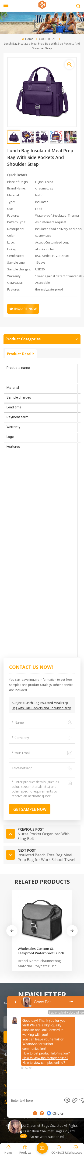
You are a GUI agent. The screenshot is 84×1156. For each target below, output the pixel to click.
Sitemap (61, 1054)
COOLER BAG (47, 39)
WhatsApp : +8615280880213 (31, 1101)
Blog (32, 1054)
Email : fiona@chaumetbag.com (33, 1093)
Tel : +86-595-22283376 (26, 1085)
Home (29, 39)
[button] (72, 930)
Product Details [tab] (20, 353)
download (36, 1063)
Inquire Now (25, 308)
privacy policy (14, 1063)
